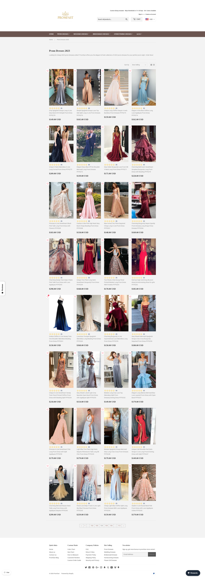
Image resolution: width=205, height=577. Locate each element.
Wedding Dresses (81, 34)
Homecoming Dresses (123, 34)
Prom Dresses (63, 34)
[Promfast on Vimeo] (115, 568)
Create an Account (150, 14)
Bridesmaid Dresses (101, 34)
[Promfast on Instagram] (101, 568)
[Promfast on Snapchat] (105, 568)
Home (51, 34)
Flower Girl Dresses (110, 560)
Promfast (56, 573)
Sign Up (151, 554)
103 (97, 525)
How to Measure (72, 555)
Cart (138, 19)
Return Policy (90, 552)
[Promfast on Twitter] (86, 568)
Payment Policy (91, 555)
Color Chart (71, 549)
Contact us (52, 555)
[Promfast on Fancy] (118, 568)
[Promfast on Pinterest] (93, 568)
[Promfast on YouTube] (112, 568)
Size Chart (70, 552)
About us (52, 552)
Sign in (141, 14)
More (139, 34)
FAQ (87, 549)
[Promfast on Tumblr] (108, 568)
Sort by (126, 65)
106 (111, 525)
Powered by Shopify (67, 573)
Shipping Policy (91, 558)
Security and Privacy (92, 560)
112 (119, 525)
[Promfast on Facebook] (89, 568)
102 (92, 525)
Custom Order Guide (74, 560)
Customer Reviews (73, 558)
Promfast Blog (54, 558)
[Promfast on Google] (97, 568)
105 (106, 525)
